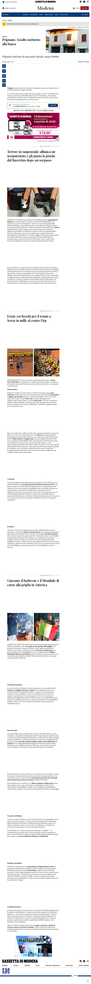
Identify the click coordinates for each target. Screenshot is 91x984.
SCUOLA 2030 (64, 14)
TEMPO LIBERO (49, 14)
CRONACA (25, 14)
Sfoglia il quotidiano (10, 8)
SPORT (41, 14)
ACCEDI (78, 8)
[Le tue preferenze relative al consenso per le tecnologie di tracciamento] (88, 981)
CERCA (86, 14)
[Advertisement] (20, 75)
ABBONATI (84, 8)
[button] (33, 946)
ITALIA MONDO (34, 14)
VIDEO (56, 14)
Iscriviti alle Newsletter (11, 2)
